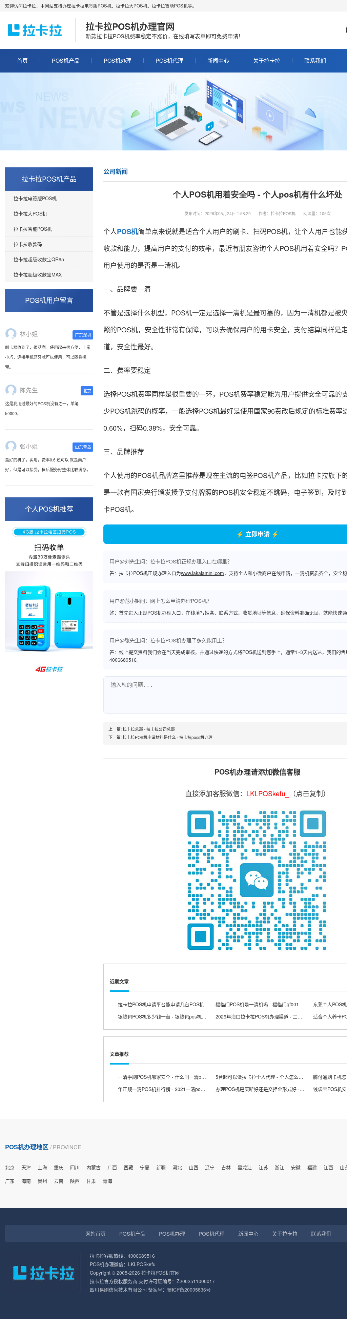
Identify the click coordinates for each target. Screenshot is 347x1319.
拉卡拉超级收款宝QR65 (39, 259)
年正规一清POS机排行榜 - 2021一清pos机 (163, 1089)
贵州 (42, 1180)
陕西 (75, 1180)
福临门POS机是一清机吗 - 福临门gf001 (257, 1004)
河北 (177, 1167)
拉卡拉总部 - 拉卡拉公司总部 (149, 729)
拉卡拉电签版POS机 (35, 198)
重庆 (58, 1167)
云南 (58, 1180)
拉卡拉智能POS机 (33, 228)
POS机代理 (169, 60)
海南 (26, 1180)
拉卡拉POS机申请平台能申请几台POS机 (161, 1004)
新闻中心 (218, 60)
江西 (328, 1167)
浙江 (279, 1167)
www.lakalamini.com (202, 573)
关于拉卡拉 (266, 60)
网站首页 (95, 1233)
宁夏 (144, 1167)
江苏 (263, 1167)
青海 (107, 1180)
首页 (22, 60)
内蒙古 (93, 1167)
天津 (26, 1167)
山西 (193, 1167)
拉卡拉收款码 (28, 244)
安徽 (296, 1167)
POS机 (127, 231)
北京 (10, 1167)
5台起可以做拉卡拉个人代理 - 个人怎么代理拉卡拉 (269, 1076)
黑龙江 (245, 1167)
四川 (75, 1167)
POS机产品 (66, 60)
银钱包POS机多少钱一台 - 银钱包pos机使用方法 (169, 1016)
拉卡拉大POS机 (30, 213)
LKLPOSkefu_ (267, 793)
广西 (112, 1167)
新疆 (161, 1167)
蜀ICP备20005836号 (189, 1289)
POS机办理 (117, 60)
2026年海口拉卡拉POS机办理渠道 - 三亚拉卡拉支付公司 (275, 1016)
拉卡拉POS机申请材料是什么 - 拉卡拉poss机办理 (167, 737)
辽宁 (210, 1167)
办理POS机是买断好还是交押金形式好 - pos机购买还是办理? (280, 1089)
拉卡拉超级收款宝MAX (38, 274)
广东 (10, 1180)
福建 (312, 1167)
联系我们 (315, 60)
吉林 (226, 1167)
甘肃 (91, 1180)
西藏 (128, 1167)
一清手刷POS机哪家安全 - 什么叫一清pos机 (164, 1076)
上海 (42, 1167)
